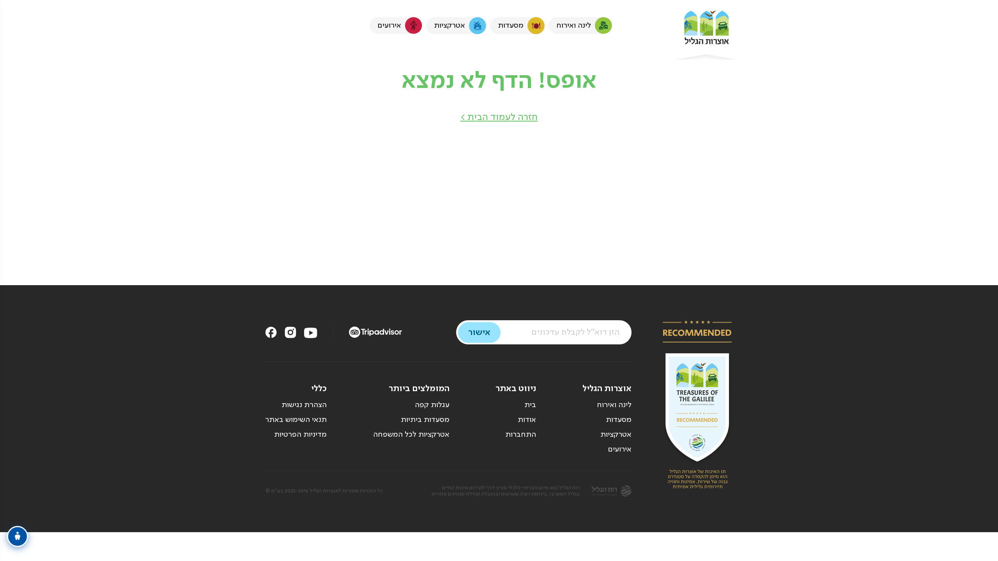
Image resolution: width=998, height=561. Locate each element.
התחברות (520, 435)
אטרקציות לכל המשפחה (411, 435)
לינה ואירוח (614, 405)
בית (530, 405)
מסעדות (619, 420)
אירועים (620, 449)
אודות (527, 420)
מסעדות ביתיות (425, 420)
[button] (499, 117)
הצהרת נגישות (304, 405)
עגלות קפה (432, 405)
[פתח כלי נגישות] (17, 536)
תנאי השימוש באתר (296, 420)
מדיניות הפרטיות (300, 435)
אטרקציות (616, 435)
